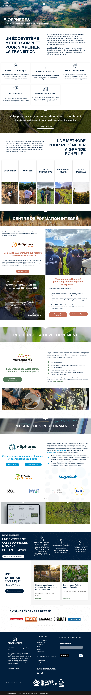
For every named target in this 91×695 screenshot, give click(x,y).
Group (42, 640)
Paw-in (46, 693)
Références (40, 647)
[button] (44, 3)
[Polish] (86, 4)
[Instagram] (42, 673)
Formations (40, 642)
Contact (39, 649)
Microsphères (42, 660)
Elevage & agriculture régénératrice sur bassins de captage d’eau (46, 587)
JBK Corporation (30, 693)
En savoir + (38, 598)
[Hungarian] (84, 4)
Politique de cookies (13, 668)
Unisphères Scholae (43, 662)
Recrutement (40, 651)
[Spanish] (83, 4)
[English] (79, 4)
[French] (81, 4)
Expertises (40, 644)
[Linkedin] (38, 673)
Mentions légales (11, 693)
